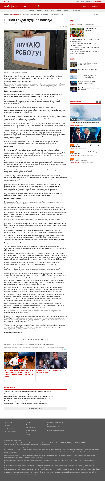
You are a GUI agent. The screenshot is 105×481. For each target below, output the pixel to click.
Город (47, 10)
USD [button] (18, 6)
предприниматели (34, 344)
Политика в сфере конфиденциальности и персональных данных (53, 426)
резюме (27, 344)
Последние (72, 24)
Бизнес (59, 10)
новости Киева (44, 15)
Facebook (9, 422)
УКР (9, 1)
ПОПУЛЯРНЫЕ (88, 1)
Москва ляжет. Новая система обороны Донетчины (87, 63)
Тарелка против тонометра (90, 29)
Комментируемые (89, 24)
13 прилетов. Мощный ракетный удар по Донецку (87, 76)
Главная (31, 10)
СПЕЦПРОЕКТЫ (97, 1)
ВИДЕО (77, 1)
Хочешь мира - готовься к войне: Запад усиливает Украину (25, 403)
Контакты (28, 422)
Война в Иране (37, 15)
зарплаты (9, 344)
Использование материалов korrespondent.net (31, 429)
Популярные (80, 24)
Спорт (66, 10)
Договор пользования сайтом (55, 422)
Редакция (49, 433)
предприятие (20, 344)
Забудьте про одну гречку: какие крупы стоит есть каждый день (27, 391)
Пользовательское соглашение (55, 430)
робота (14, 344)
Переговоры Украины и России (31, 15)
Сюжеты (72, 59)
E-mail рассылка (11, 432)
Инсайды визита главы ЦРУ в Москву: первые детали (87, 82)
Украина (39, 10)
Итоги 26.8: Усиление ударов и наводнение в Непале (87, 70)
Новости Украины (74, 125)
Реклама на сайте (31, 425)
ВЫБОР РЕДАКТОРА (75, 101)
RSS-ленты (10, 428)
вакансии (42, 344)
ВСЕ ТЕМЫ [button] (96, 15)
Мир (52, 10)
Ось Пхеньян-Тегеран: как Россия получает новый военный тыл (27, 398)
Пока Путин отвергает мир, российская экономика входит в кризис (28, 401)
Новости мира (73, 148)
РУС (5, 1)
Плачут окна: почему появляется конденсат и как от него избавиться (29, 396)
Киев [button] (5, 6)
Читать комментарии (35, 408)
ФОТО (82, 1)
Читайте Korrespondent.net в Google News (36, 339)
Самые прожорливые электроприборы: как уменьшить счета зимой (28, 394)
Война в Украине (50, 344)
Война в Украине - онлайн (56, 15)
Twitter (8, 425)
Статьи (72, 21)
